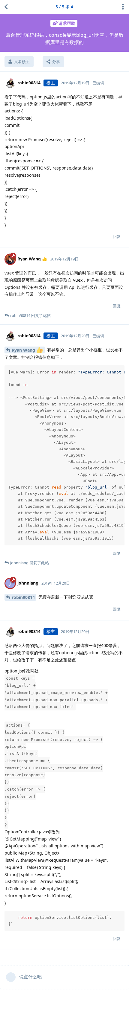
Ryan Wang (24, 350)
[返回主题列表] (6, 7)
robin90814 (23, 597)
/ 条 (63, 7)
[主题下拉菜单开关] (123, 7)
